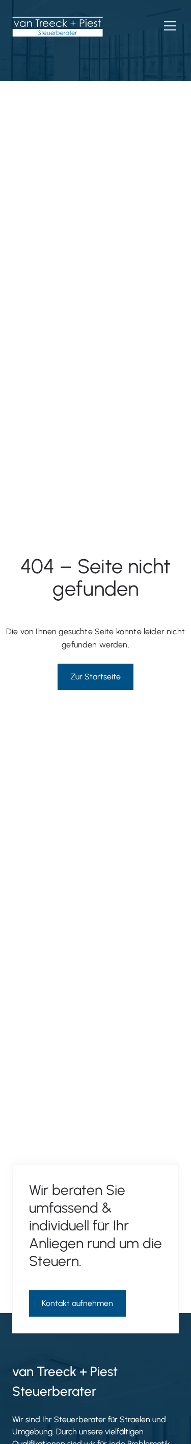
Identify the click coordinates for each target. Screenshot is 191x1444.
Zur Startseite (95, 676)
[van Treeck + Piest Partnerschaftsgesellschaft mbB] (57, 26)
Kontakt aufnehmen (77, 1303)
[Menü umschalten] (170, 26)
